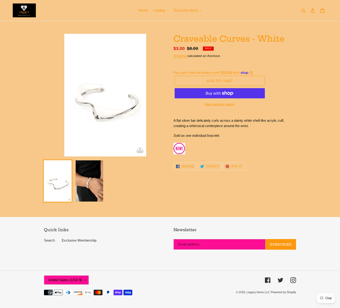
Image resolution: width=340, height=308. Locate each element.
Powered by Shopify (283, 292)
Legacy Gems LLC (258, 292)
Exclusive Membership (79, 240)
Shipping (179, 56)
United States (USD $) (65, 280)
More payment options (220, 104)
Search (49, 240)
